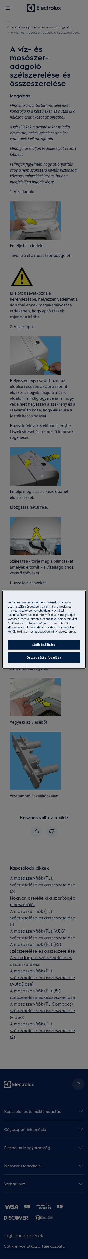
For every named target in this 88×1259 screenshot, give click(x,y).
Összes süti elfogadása (44, 657)
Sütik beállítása (43, 645)
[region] (44, 629)
